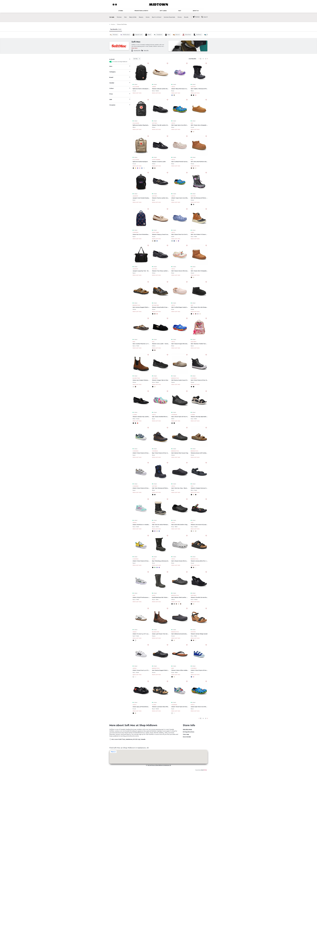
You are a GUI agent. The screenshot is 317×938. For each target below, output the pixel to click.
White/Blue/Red (172, 713)
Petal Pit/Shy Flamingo (193, 676)
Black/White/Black (133, 640)
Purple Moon (178, 240)
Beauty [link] (141, 17)
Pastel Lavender (137, 168)
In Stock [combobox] (111, 59)
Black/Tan (172, 676)
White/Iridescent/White (135, 676)
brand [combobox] (111, 77)
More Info (146, 50)
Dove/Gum (157, 531)
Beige (152, 240)
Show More (134, 48)
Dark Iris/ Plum (154, 531)
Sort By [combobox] (135, 58)
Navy (159, 531)
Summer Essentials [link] (169, 17)
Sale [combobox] (110, 99)
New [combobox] (110, 66)
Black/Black (154, 240)
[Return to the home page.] (158, 4)
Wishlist (197, 17)
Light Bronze (193, 168)
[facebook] (113, 4)
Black (191, 95)
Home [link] (147, 17)
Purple (159, 567)
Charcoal (174, 603)
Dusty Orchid (197, 313)
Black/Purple (191, 204)
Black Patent (135, 423)
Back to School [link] (156, 17)
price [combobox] (111, 94)
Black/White (193, 386)
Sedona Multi (195, 531)
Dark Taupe (154, 386)
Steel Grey (133, 386)
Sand (193, 131)
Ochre (135, 168)
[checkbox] (114, 34)
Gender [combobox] (111, 83)
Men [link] (125, 17)
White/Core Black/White (133, 676)
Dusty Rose (157, 313)
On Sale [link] (111, 17)
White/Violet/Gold (174, 713)
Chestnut (191, 131)
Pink (139, 168)
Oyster (193, 531)
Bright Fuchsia (193, 313)
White (195, 567)
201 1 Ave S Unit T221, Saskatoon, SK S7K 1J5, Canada (128, 739)
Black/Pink (193, 95)
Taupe (178, 603)
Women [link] (119, 17)
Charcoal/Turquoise (193, 204)
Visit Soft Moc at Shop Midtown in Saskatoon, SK (159, 765)
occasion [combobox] (112, 105)
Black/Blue (152, 494)
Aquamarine (172, 240)
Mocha (193, 567)
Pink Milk (176, 240)
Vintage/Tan (174, 676)
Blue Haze (174, 240)
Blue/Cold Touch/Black (191, 676)
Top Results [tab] (115, 29)
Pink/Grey (195, 95)
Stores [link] (180, 17)
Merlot (137, 423)
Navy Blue (157, 567)
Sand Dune (193, 494)
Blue (172, 95)
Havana (176, 603)
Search (205, 17)
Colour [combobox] (111, 88)
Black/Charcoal (152, 567)
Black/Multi (135, 713)
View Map (186, 734)
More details (187, 737)
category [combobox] (112, 71)
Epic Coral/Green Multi (191, 531)
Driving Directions (188, 732)
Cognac (193, 640)
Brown (154, 168)
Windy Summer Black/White (195, 494)
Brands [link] (186, 17)
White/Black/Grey (135, 640)
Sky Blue (141, 168)
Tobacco (135, 386)
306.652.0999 (137, 50)
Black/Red (154, 494)
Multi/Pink (174, 95)
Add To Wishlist (148, 63)
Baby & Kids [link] (132, 17)
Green (154, 567)
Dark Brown (154, 313)
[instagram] (116, 4)
